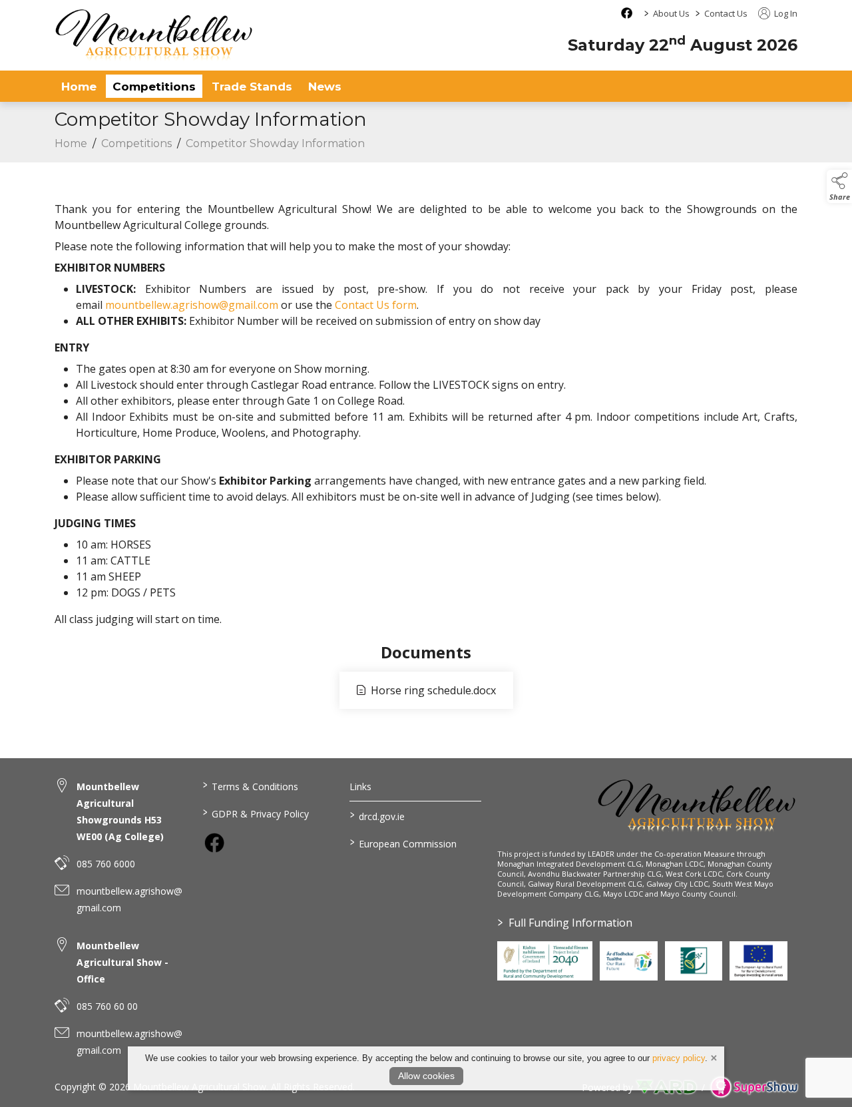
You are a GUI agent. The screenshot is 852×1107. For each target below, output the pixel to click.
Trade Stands (252, 86)
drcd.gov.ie (377, 815)
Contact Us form (376, 305)
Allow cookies (426, 1075)
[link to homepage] (154, 35)
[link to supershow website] (753, 1087)
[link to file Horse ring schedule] (426, 690)
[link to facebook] (214, 843)
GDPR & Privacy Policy (255, 812)
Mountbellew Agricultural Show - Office (122, 962)
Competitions (154, 86)
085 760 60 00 (107, 1006)
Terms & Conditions (250, 785)
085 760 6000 (106, 863)
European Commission (403, 842)
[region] (426, 406)
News (324, 86)
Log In (784, 13)
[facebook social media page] (626, 13)
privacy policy (678, 1058)
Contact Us (725, 13)
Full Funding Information (565, 922)
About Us (671, 13)
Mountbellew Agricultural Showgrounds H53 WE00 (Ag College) (120, 811)
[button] (839, 186)
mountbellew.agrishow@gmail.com (191, 305)
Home (79, 86)
